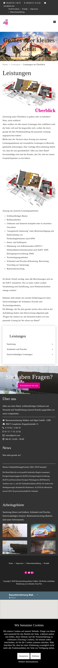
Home (5, 64)
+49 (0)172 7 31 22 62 (33, 3)
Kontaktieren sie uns (29, 385)
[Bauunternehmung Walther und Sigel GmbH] (5, 22)
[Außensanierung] (15, 547)
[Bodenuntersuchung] (43, 530)
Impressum (34, 9)
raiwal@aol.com (13, 435)
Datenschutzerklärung (17, 12)
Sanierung (11, 344)
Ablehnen (35, 656)
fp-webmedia (29, 584)
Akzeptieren (23, 656)
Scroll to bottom (13, 9)
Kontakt (24, 9)
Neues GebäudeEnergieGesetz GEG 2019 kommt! (25, 467)
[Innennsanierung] (43, 547)
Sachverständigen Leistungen (20, 354)
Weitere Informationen (28, 661)
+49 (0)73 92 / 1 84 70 (13, 3)
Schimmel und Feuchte (17, 349)
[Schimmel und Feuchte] (15, 530)
